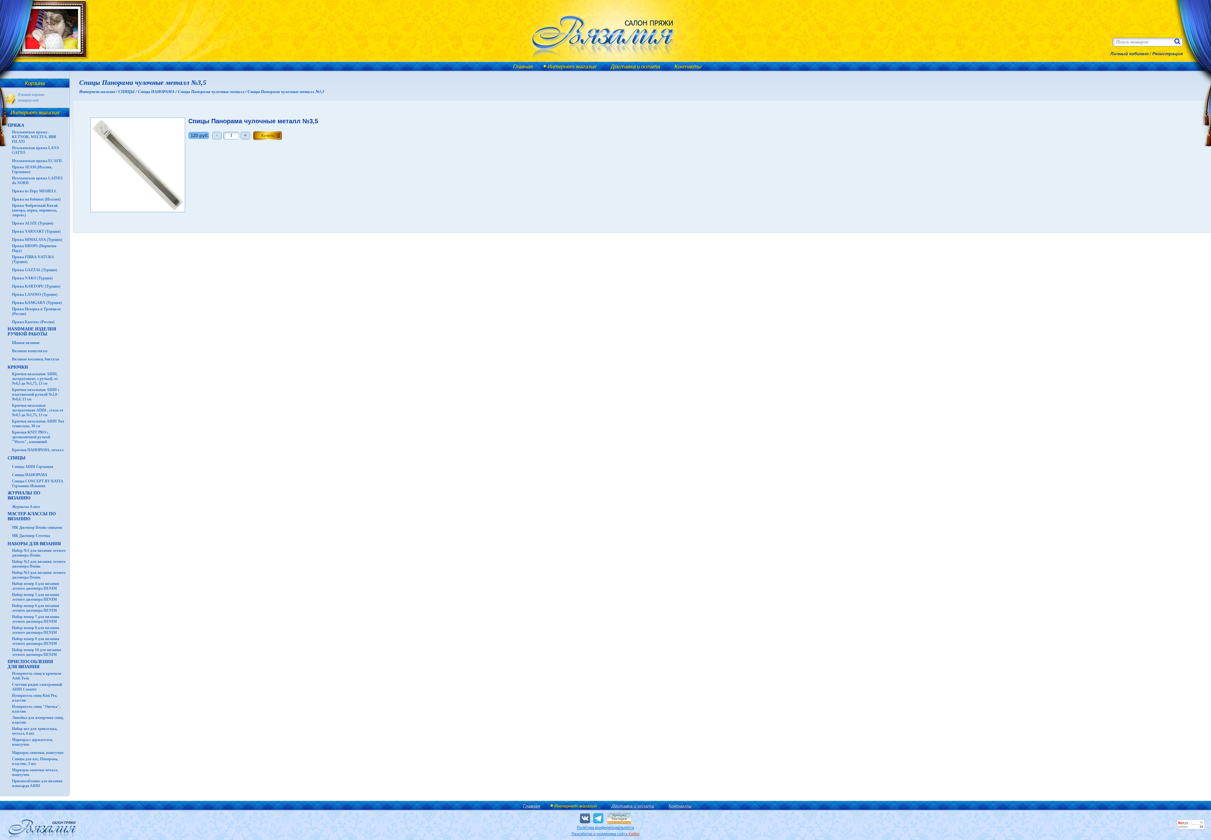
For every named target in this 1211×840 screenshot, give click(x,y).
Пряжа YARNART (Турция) (36, 231)
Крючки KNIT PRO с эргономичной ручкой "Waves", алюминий (31, 437)
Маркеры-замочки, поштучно (37, 752)
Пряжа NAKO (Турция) (32, 278)
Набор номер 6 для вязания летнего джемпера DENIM (35, 608)
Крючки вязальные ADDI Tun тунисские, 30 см (38, 423)
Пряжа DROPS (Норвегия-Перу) (35, 248)
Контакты (688, 66)
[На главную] (48, 60)
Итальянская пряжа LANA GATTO (35, 150)
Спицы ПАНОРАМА (29, 475)
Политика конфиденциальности (605, 827)
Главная (523, 66)
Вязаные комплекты (29, 351)
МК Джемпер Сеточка (31, 536)
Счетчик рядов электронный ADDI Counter (37, 686)
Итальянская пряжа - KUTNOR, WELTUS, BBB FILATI (34, 137)
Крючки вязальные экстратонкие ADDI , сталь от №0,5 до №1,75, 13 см (37, 410)
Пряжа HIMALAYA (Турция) (37, 239)
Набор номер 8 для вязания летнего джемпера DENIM (35, 630)
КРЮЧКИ (18, 367)
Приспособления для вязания (30, 664)
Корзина (35, 83)
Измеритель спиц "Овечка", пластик (36, 709)
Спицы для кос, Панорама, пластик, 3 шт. (35, 761)
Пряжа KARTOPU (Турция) (36, 286)
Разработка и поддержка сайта (605, 834)
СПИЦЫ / (128, 91)
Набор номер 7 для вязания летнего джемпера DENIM (35, 619)
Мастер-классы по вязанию (32, 516)
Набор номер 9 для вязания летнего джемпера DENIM (35, 641)
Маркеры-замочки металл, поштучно (35, 772)
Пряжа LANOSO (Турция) (34, 294)
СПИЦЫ (17, 458)
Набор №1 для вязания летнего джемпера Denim (39, 552)
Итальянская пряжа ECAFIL (37, 161)
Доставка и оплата (635, 66)
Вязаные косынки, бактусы (35, 359)
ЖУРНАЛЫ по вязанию (24, 495)
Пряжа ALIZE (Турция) (32, 223)
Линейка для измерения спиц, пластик (38, 720)
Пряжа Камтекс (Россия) (33, 322)
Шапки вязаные (26, 343)
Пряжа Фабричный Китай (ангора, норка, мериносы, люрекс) (35, 210)
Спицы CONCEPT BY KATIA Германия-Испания (37, 483)
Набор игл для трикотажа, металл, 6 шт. (34, 731)
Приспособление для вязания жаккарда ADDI (37, 783)
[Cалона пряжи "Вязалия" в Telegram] (598, 818)
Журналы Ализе (26, 507)
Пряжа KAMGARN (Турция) (37, 302)
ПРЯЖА (16, 125)
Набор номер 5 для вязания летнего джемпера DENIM (35, 597)
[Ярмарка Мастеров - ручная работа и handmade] (619, 822)
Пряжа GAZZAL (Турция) (34, 270)
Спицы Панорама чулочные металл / (213, 91)
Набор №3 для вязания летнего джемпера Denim (39, 575)
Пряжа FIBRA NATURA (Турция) (33, 259)
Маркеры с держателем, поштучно (32, 742)
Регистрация (1167, 53)
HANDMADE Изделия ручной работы (32, 331)
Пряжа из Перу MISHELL (34, 191)
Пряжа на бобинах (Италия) (36, 199)
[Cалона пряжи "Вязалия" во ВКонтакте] (585, 818)
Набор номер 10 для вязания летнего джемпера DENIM (36, 652)
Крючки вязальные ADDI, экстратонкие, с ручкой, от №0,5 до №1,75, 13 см (35, 379)
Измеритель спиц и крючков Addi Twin (36, 675)
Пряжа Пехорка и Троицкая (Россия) (36, 311)
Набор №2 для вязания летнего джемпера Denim (39, 564)
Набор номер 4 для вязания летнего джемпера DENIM (35, 586)
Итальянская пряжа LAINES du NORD (37, 180)
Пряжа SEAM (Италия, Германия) (32, 169)
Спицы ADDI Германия (32, 466)
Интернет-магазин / (98, 91)
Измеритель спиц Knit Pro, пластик (34, 698)
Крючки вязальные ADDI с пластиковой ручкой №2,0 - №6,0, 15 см (35, 394)
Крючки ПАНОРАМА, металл (38, 450)
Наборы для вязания (34, 543)
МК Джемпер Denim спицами (37, 527)
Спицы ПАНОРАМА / (158, 91)
